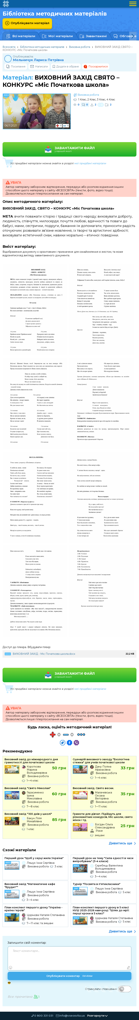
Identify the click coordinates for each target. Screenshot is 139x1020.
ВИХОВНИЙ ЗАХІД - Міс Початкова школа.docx (44, 653)
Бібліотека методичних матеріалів (42, 47)
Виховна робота (79, 47)
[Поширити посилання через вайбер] (76, 742)
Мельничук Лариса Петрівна (38, 60)
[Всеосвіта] (6, 4)
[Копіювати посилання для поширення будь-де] (62, 742)
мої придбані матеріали (90, 163)
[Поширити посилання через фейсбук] (69, 742)
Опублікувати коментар (69, 976)
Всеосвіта (9, 47)
